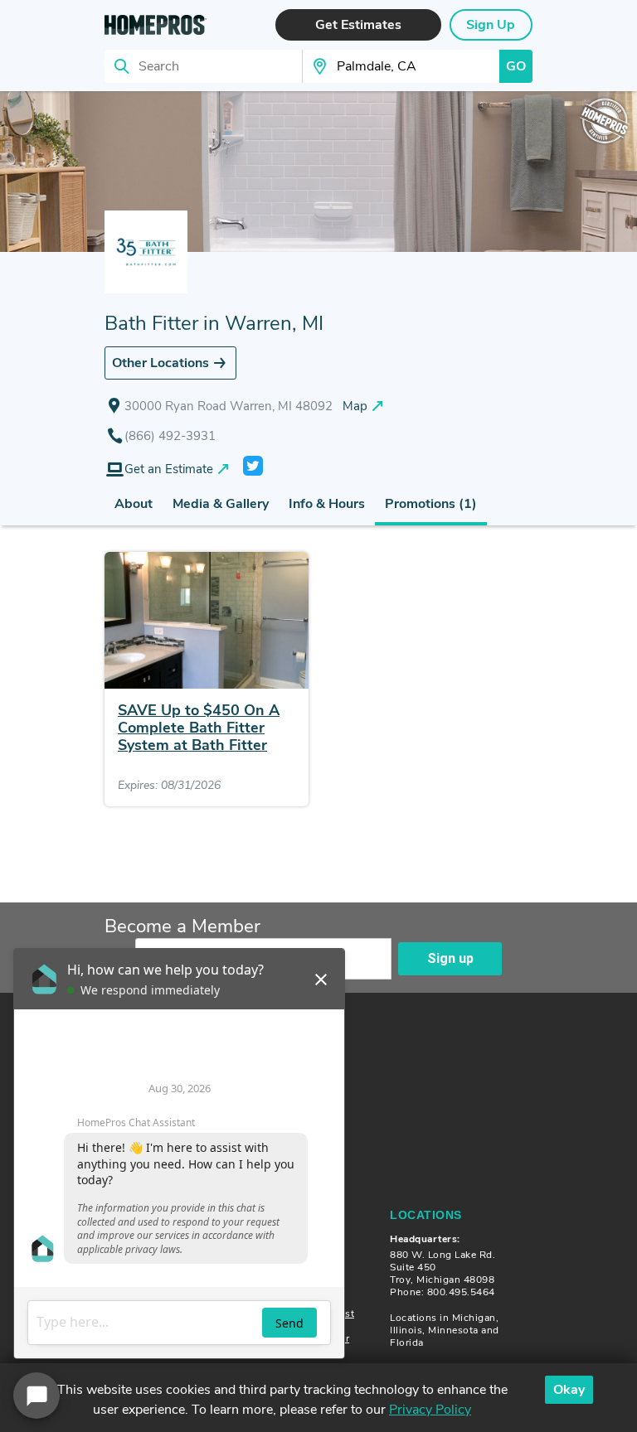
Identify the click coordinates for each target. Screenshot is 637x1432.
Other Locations (160, 363)
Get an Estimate (168, 469)
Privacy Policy (430, 1410)
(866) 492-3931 (170, 436)
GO (516, 66)
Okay (569, 1390)
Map (355, 406)
